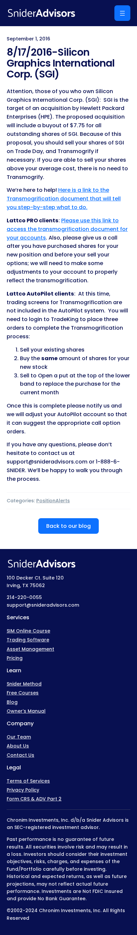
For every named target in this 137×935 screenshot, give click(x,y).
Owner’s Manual (26, 711)
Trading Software (28, 639)
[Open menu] (122, 13)
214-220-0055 (24, 597)
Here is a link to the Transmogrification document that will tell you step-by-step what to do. (64, 198)
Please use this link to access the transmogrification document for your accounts (67, 229)
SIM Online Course (28, 631)
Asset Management (30, 649)
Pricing (15, 658)
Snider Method (24, 684)
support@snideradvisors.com (43, 605)
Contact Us (20, 755)
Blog (12, 702)
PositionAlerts (53, 500)
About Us (18, 745)
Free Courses (23, 692)
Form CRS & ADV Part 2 (34, 799)
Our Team (19, 737)
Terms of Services (28, 781)
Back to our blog (68, 526)
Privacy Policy (23, 790)
